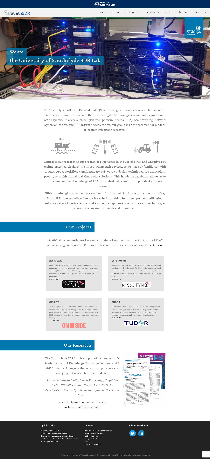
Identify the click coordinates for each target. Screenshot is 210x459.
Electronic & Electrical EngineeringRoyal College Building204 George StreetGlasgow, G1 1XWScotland (98, 435)
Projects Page (154, 245)
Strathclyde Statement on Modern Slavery (58, 436)
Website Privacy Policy (50, 430)
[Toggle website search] (205, 12)
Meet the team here (71, 402)
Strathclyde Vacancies (49, 441)
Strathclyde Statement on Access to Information (60, 439)
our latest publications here (82, 407)
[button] (17, 52)
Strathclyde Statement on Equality (54, 433)
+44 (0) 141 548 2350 (93, 444)
